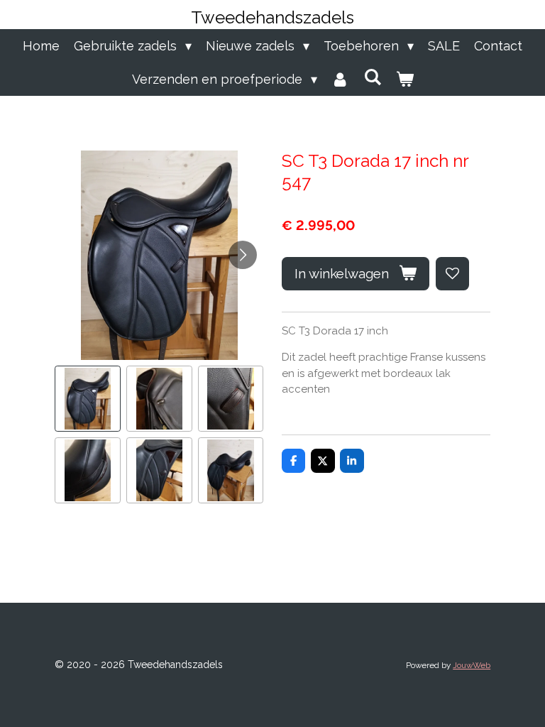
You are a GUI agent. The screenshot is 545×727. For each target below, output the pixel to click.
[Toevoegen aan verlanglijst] (452, 273)
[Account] (340, 79)
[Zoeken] (372, 77)
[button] (88, 399)
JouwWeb (471, 665)
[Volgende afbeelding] (243, 255)
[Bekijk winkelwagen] (404, 79)
